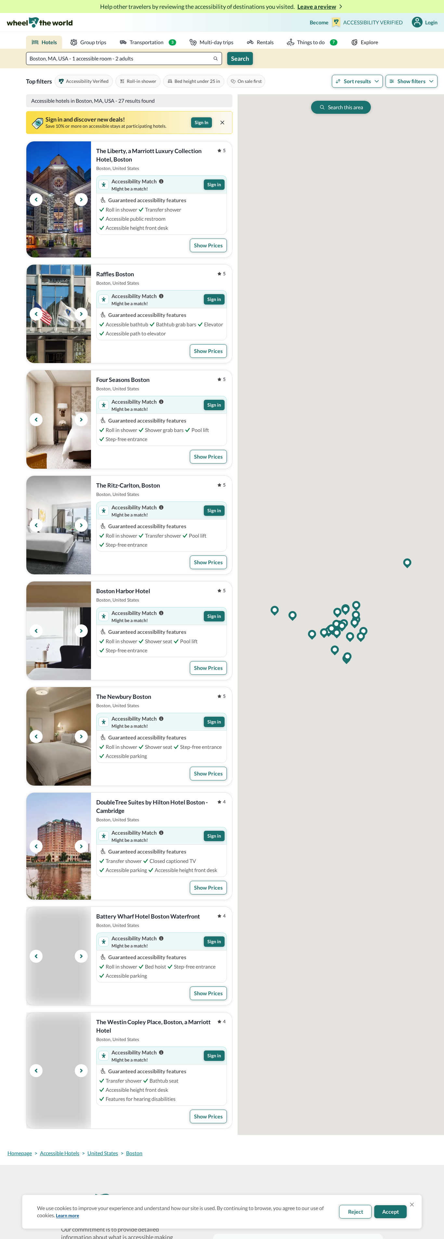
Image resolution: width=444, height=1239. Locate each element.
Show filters (411, 81)
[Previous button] (36, 199)
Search (240, 58)
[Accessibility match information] (161, 181)
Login (431, 22)
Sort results (357, 81)
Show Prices (208, 245)
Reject (355, 1211)
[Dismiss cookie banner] (412, 1204)
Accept (390, 1211)
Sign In (201, 122)
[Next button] (81, 199)
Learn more (67, 1215)
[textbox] (124, 58)
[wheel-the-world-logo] (39, 22)
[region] (58, 199)
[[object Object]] (222, 122)
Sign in (214, 184)
